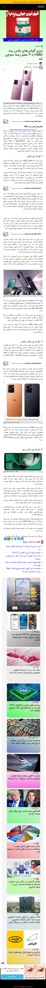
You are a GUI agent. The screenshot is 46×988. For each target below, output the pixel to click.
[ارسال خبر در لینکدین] (21, 538)
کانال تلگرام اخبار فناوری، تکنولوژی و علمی (23, 40)
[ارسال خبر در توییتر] (15, 538)
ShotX (41, 7)
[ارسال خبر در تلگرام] (5, 538)
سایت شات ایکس (15, 130)
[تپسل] (7, 11)
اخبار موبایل (26, 130)
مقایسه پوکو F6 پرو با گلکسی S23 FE (26, 552)
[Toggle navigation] (4, 7)
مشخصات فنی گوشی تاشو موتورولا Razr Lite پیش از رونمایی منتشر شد (23, 570)
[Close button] (44, 963)
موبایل (41, 43)
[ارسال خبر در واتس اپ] (8, 538)
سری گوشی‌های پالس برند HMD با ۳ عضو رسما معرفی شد (24, 55)
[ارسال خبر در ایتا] (11, 538)
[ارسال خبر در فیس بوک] (18, 538)
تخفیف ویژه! (12, 976)
